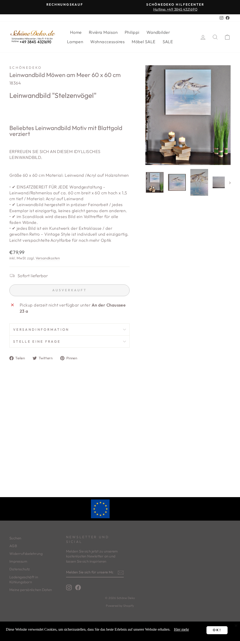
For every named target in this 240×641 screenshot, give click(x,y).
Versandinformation (41, 329)
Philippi (132, 32)
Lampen (75, 41)
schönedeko (25, 67)
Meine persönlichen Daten (30, 589)
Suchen (15, 538)
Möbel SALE (144, 41)
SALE (168, 41)
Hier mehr (181, 629)
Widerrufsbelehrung (26, 553)
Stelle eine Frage (36, 341)
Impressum (18, 561)
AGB (13, 546)
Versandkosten (48, 258)
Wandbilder (158, 32)
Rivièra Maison (103, 32)
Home (76, 32)
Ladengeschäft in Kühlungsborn (23, 579)
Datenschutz (19, 569)
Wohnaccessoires (107, 41)
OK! (217, 630)
